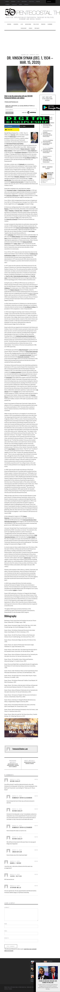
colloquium (10, 234)
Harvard (17, 210)
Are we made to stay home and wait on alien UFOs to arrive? (13, 763)
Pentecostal (13, 136)
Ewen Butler (17, 852)
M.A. (17, 217)
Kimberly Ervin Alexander (22, 798)
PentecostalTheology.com (11, 101)
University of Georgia (11, 219)
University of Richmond (12, 195)
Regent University (25, 148)
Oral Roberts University (21, 152)
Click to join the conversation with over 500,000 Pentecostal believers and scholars (18, 97)
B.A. (22, 195)
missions (28, 24)
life (22, 24)
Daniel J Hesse (15, 863)
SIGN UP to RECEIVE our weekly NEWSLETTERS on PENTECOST (20, 106)
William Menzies (16, 236)
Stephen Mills (15, 887)
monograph (9, 377)
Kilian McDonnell (23, 349)
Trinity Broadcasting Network (20, 276)
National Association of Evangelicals (25, 336)
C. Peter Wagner (31, 537)
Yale (21, 210)
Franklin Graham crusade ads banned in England (48, 981)
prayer (43, 24)
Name (5, 923)
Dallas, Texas (17, 243)
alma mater (21, 204)
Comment (7, 907)
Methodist (21, 164)
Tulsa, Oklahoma (32, 150)
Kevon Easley (15, 781)
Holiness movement (16, 372)
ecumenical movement (25, 355)
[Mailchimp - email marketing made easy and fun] (29, 113)
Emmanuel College (11, 190)
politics (36, 24)
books (9, 24)
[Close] (34, 965)
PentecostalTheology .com (20, 749)
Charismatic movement (23, 356)
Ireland (14, 590)
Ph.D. (6, 210)
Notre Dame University (32, 351)
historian (13, 134)
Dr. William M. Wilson (30, 157)
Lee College (32, 231)
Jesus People (11, 448)
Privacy (26, 4)
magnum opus (27, 557)
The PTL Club (9, 276)
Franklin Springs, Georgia (24, 190)
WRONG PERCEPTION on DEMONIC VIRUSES (29, 762)
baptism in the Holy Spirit (17, 182)
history (23, 54)
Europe (16, 391)
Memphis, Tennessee (19, 176)
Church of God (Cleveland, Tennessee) (25, 227)
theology (14, 4)
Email (5, 931)
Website (6, 938)
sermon (7, 4)
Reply (36, 779)
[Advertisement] (30, 41)
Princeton (26, 210)
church (16, 24)
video (20, 4)
